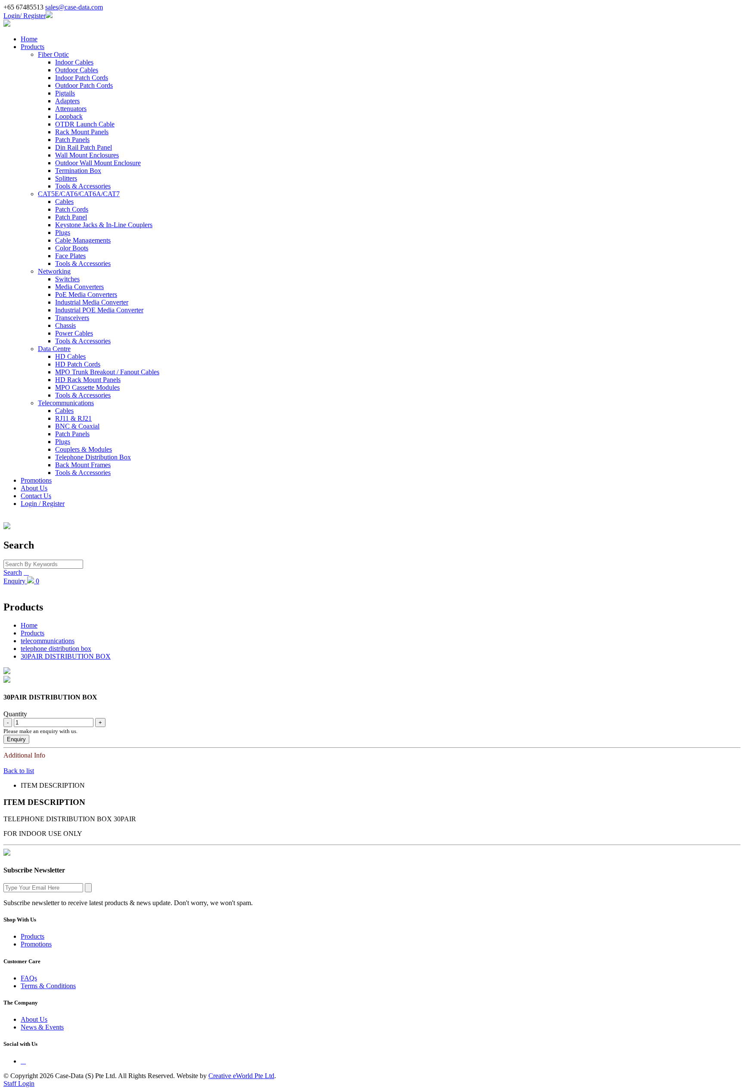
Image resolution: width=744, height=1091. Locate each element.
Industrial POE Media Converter (99, 310)
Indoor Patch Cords (81, 77)
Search (12, 572)
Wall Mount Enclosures (87, 155)
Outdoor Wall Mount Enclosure (98, 162)
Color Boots (71, 248)
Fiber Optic (53, 54)
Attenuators (71, 108)
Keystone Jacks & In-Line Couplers (103, 224)
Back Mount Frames (83, 464)
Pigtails (65, 93)
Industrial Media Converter (91, 302)
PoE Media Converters (86, 294)
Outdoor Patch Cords (84, 85)
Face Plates (70, 255)
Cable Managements (83, 240)
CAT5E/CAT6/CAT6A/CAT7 (79, 193)
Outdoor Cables (76, 70)
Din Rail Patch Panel (83, 147)
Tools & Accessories (83, 186)
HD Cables (70, 356)
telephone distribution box (56, 648)
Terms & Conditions (48, 985)
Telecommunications (66, 403)
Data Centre (54, 348)
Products (32, 46)
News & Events (42, 1027)
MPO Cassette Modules (87, 387)
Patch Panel (71, 217)
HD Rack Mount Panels (88, 379)
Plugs (62, 232)
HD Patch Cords (77, 364)
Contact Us (36, 495)
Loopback (69, 116)
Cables (64, 201)
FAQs (29, 978)
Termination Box (78, 170)
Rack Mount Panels (81, 132)
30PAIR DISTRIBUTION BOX (66, 656)
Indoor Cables (74, 62)
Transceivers (72, 317)
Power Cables (74, 333)
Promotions (36, 480)
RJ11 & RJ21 (73, 418)
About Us (34, 488)
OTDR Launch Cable (85, 124)
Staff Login (18, 1083)
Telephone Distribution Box (93, 457)
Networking (54, 271)
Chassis (65, 325)
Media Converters (79, 286)
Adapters (67, 101)
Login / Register (43, 503)
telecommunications (47, 640)
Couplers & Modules (83, 449)
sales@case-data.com (74, 7)
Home (29, 39)
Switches (67, 279)
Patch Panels (72, 139)
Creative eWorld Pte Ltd (241, 1075)
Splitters (66, 178)
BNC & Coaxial (77, 426)
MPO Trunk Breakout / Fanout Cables (107, 372)
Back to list (18, 770)
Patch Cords (71, 209)
